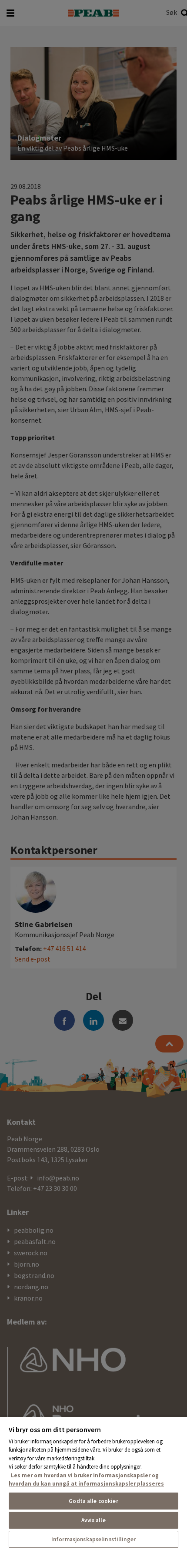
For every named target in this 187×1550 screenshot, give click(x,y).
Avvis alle (93, 1520)
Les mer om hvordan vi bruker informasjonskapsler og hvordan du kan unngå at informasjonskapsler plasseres (86, 1480)
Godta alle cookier (93, 1501)
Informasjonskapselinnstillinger (93, 1539)
